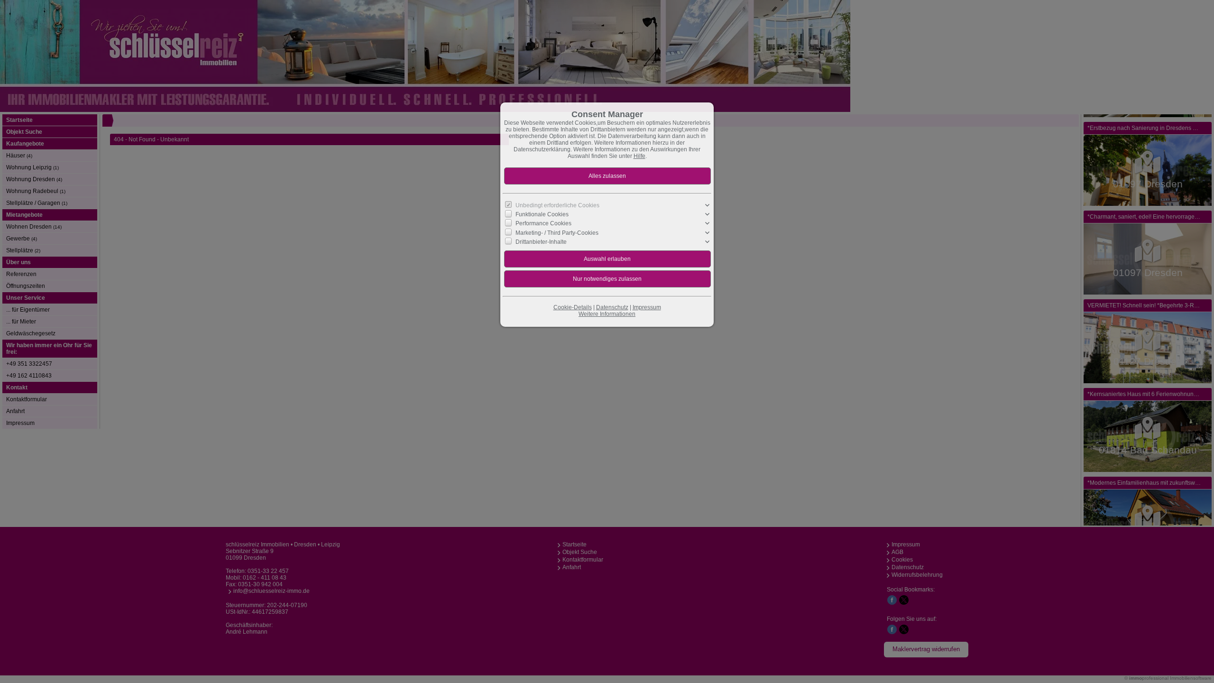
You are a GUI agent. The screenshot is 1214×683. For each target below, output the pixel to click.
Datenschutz (612, 307)
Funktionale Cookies (542, 214)
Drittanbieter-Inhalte (541, 242)
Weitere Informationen (607, 314)
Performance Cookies (543, 223)
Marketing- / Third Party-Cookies (556, 232)
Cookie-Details (572, 307)
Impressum (647, 307)
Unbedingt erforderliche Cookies (557, 205)
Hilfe (639, 156)
